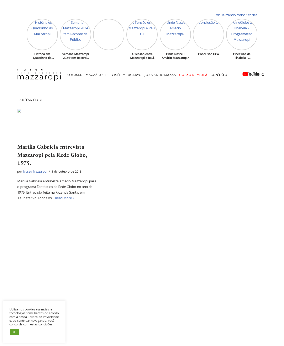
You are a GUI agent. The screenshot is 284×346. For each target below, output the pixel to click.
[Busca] (263, 74)
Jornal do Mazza (160, 75)
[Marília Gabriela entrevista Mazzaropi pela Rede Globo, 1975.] (56, 123)
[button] (107, 74)
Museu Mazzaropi (35, 171)
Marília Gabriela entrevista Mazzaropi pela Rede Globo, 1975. (52, 155)
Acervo (134, 75)
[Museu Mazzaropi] (39, 75)
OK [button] (15, 332)
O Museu (75, 75)
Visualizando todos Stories (236, 15)
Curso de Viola (193, 75)
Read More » (64, 198)
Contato (218, 75)
